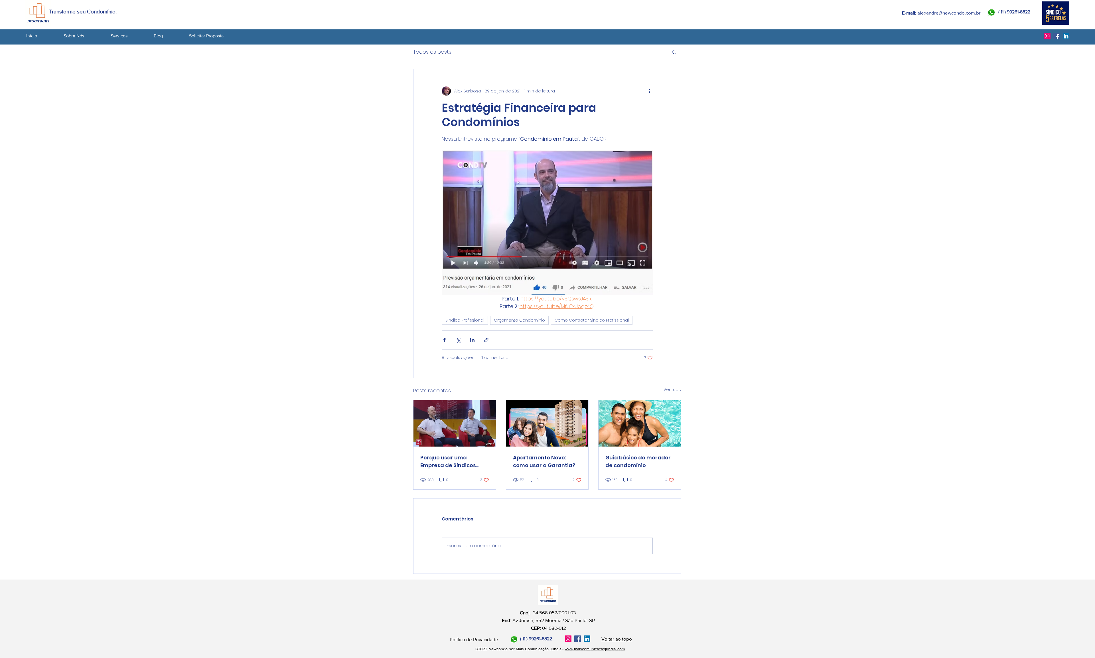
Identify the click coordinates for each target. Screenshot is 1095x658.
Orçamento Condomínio (519, 320)
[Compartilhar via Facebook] (444, 340)
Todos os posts (432, 51)
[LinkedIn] (1066, 36)
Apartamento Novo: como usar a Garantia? (544, 461)
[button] (129, 36)
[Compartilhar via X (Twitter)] (458, 340)
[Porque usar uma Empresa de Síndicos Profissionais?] (454, 423)
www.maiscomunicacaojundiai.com (595, 649)
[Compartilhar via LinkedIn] (472, 340)
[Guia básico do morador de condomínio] (640, 423)
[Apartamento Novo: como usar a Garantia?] (547, 423)
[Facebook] (1056, 36)
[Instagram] (1047, 36)
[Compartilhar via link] (486, 340)
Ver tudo (672, 389)
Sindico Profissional (464, 320)
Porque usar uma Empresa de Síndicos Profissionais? (448, 461)
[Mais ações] (649, 91)
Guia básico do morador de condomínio (638, 461)
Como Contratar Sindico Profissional (592, 320)
